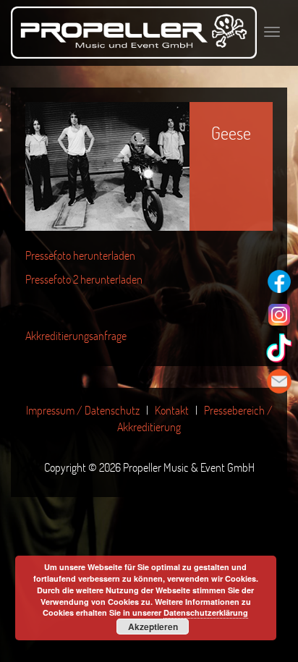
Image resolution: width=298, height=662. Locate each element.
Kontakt (172, 409)
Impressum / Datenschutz (83, 409)
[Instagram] (279, 314)
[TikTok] (279, 348)
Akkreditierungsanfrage (76, 335)
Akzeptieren (153, 626)
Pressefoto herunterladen (80, 255)
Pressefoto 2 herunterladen (83, 279)
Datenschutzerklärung (205, 612)
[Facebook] (279, 281)
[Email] (279, 381)
